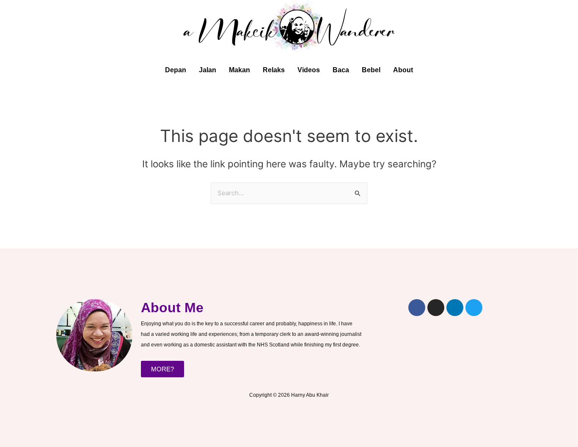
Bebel (371, 70)
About (403, 70)
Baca (341, 70)
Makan (239, 70)
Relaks (274, 70)
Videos (308, 70)
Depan (175, 70)
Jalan (207, 70)
